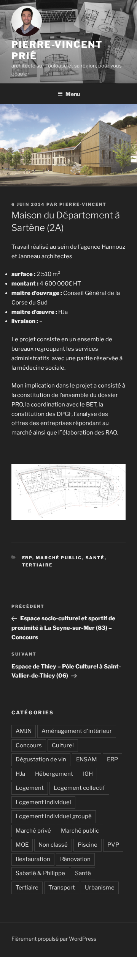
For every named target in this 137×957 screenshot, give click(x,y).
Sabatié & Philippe (40, 873)
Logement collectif (79, 787)
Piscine (87, 844)
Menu (72, 94)
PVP (113, 844)
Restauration (33, 859)
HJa (20, 773)
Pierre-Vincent (83, 204)
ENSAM (86, 759)
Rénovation (75, 859)
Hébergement (54, 773)
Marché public (59, 557)
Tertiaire (37, 565)
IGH (88, 773)
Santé (95, 557)
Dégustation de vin (41, 759)
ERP (27, 557)
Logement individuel (43, 802)
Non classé (53, 844)
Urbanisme (100, 887)
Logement (30, 787)
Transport (61, 887)
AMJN (24, 731)
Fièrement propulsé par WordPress (53, 938)
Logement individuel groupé (54, 816)
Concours (29, 745)
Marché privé (33, 830)
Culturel (63, 745)
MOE (22, 844)
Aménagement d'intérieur (76, 731)
